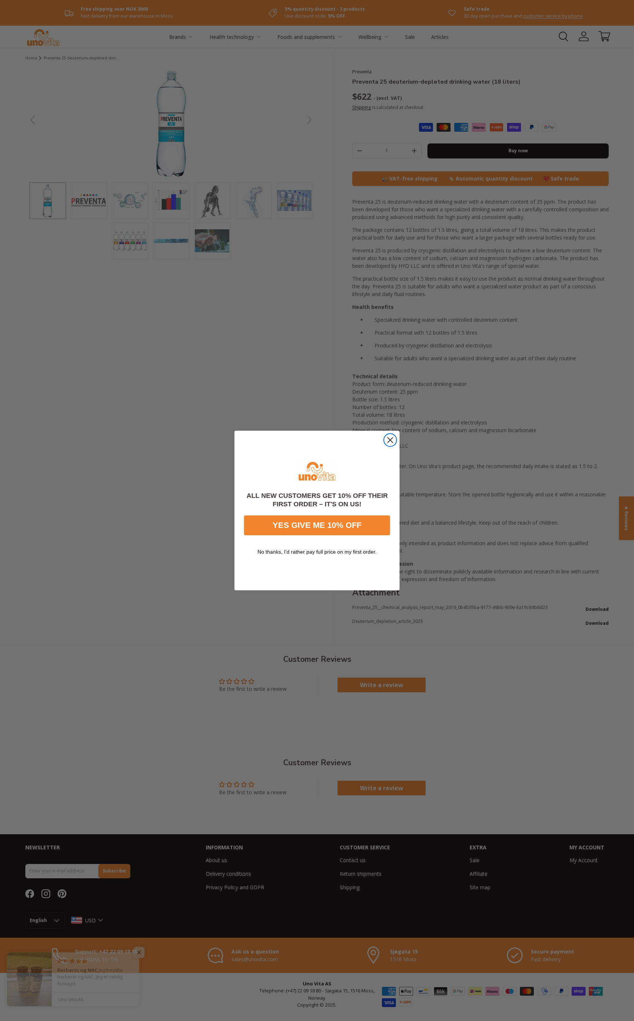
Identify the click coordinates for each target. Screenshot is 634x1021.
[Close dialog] (390, 440)
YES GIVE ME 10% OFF (317, 525)
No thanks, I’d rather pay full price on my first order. (317, 552)
